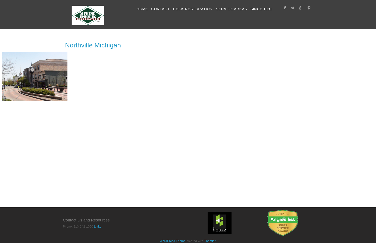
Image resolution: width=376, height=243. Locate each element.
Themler (209, 241)
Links (97, 226)
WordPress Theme (173, 241)
